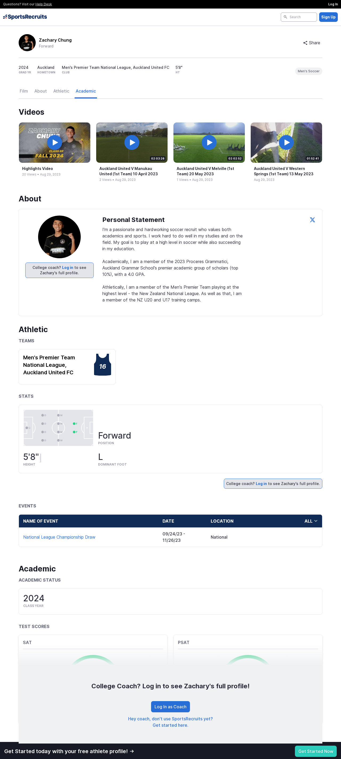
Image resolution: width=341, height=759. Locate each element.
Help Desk (43, 4)
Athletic (61, 91)
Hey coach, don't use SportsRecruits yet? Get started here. (170, 722)
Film (24, 91)
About (40, 91)
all (308, 521)
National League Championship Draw (59, 537)
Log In (333, 4)
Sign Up (328, 17)
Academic (86, 91)
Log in (67, 267)
